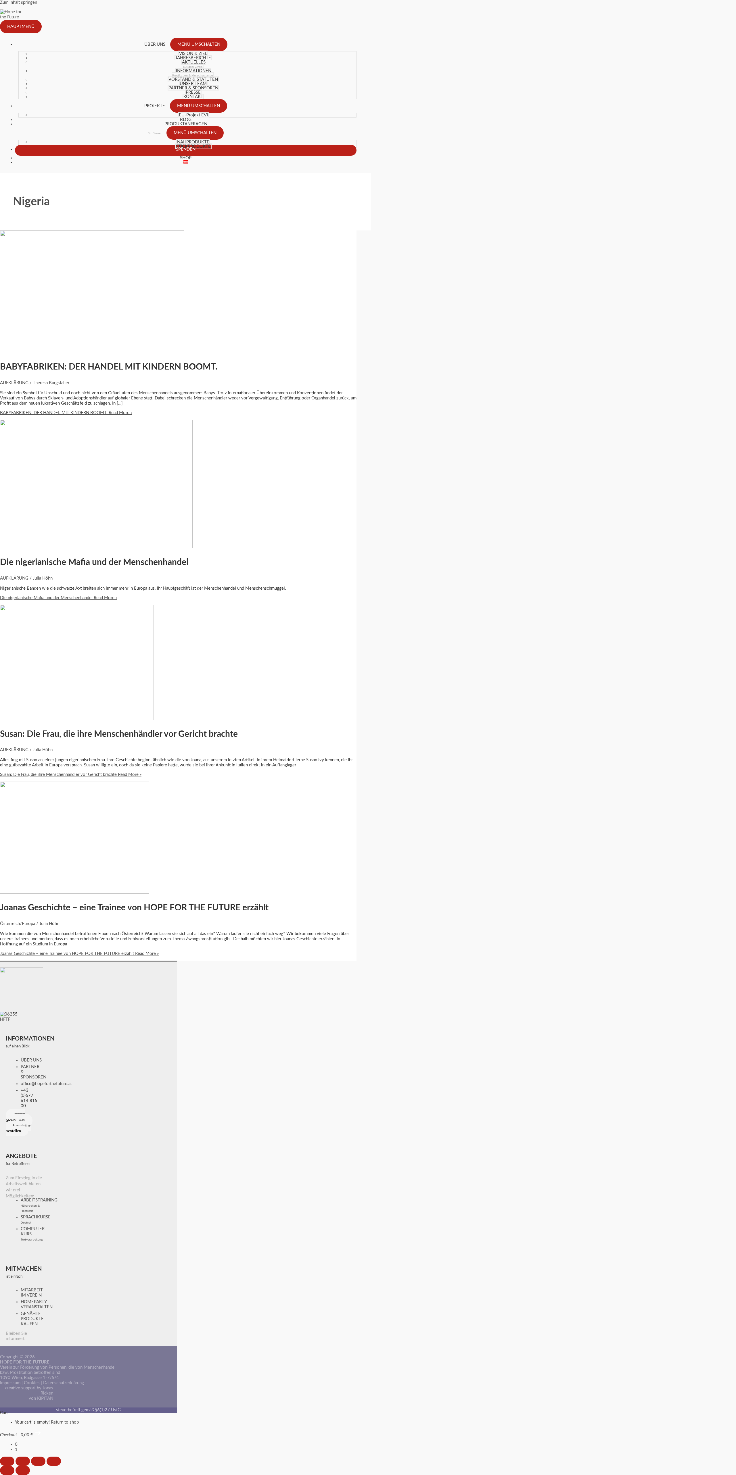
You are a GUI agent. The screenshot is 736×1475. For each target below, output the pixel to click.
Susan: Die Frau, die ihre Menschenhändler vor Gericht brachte (119, 734)
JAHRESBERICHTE (193, 58)
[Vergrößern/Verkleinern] (7, 1461)
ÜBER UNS (154, 44)
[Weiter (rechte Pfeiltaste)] (23, 1470)
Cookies (32, 1383)
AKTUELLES (194, 64)
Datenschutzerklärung (63, 1383)
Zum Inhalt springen (18, 2)
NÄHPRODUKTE (193, 142)
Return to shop (65, 1422)
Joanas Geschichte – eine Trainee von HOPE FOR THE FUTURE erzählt (134, 907)
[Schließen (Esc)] (54, 1461)
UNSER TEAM (193, 84)
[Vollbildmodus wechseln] (23, 1461)
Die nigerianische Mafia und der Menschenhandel (94, 562)
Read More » (66, 413)
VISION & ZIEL (193, 53)
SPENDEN (185, 149)
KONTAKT (193, 97)
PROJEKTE (154, 106)
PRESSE (193, 92)
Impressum (10, 1383)
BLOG (185, 120)
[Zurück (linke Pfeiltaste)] (7, 1470)
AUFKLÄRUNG (14, 383)
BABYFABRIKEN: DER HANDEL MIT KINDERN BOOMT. (108, 367)
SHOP (185, 158)
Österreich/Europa (17, 924)
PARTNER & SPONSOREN (193, 88)
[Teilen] (38, 1461)
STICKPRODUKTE (193, 146)
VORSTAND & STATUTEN (193, 79)
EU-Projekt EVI (193, 115)
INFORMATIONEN (192, 73)
